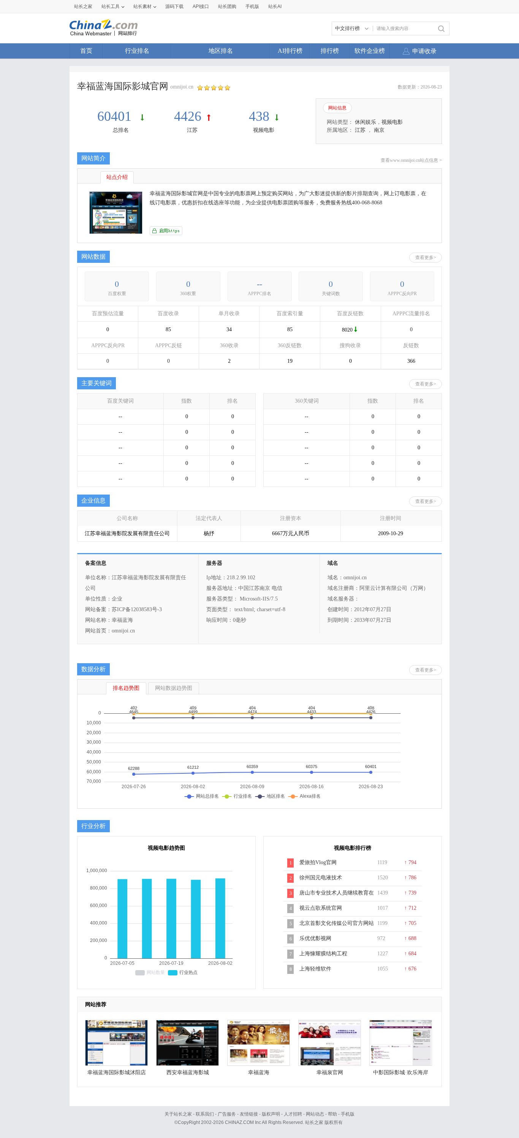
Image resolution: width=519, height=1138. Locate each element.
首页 (86, 50)
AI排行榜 (290, 50)
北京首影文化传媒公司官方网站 (336, 923)
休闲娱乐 (365, 122)
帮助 (332, 1114)
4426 (187, 116)
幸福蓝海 (258, 1072)
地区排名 (221, 50)
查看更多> (425, 257)
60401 (116, 116)
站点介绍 (117, 177)
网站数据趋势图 (173, 688)
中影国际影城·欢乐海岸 (400, 1072)
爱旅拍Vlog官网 (318, 862)
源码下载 (174, 6)
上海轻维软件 (315, 969)
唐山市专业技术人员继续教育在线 (336, 897)
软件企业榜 (369, 50)
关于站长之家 (178, 1114)
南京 (379, 130)
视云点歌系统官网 (320, 908)
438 (259, 116)
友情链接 (249, 1114)
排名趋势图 (126, 688)
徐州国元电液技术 (320, 877)
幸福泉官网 (329, 1072)
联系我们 (205, 1114)
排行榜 (330, 50)
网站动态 (315, 1114)
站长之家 (83, 6)
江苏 (192, 130)
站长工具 (110, 6)
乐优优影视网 (315, 938)
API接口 (201, 6)
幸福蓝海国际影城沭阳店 (116, 1072)
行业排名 (137, 50)
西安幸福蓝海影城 (187, 1072)
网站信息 (337, 108)
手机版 (347, 1114)
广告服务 (227, 1114)
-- (259, 284)
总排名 (121, 130)
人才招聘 (293, 1114)
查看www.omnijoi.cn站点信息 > (411, 160)
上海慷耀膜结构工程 (323, 953)
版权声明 (271, 1114)
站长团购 (227, 6)
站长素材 (142, 6)
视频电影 (263, 130)
